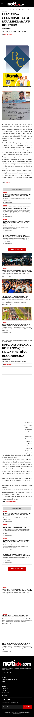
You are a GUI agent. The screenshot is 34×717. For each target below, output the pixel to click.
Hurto (8, 182)
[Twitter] (8, 38)
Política (5, 192)
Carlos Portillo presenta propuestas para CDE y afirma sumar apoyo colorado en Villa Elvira (16, 196)
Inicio (3, 9)
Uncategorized (9, 9)
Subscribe (27, 706)
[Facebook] (3, 38)
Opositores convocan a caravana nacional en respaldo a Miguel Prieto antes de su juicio (16, 223)
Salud (5, 234)
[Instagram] (5, 672)
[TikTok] (8, 672)
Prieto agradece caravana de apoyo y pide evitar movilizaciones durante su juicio (16, 207)
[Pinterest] (12, 38)
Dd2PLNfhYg (8, 34)
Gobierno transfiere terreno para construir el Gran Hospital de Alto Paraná (16, 236)
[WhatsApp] (16, 38)
